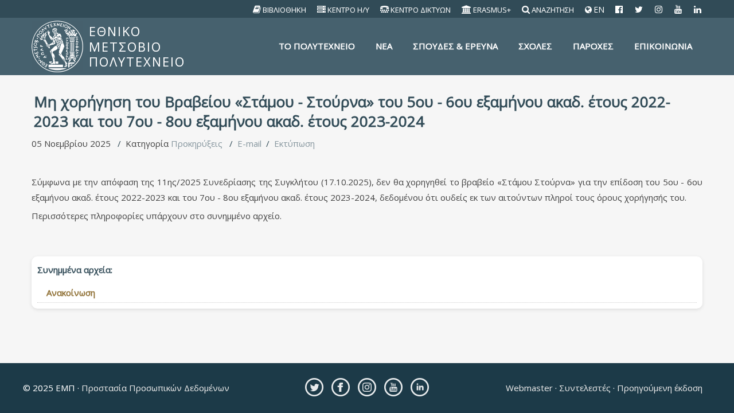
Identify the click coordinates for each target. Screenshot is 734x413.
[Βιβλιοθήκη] (257, 10)
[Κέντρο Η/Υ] (322, 10)
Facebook (340, 387)
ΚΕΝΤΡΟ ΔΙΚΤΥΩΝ (421, 10)
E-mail (249, 143)
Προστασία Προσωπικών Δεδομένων (154, 387)
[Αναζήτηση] (526, 10)
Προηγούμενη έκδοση (658, 387)
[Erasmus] (467, 10)
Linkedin (420, 387)
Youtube (393, 387)
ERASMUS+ (492, 10)
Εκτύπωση (294, 143)
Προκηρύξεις (196, 143)
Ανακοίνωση (70, 292)
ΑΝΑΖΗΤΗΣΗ (553, 10)
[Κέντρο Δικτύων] (385, 10)
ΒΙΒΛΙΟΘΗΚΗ (284, 10)
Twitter (314, 387)
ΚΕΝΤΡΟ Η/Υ (348, 10)
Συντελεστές (585, 387)
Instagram (367, 387)
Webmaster (530, 387)
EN (597, 10)
